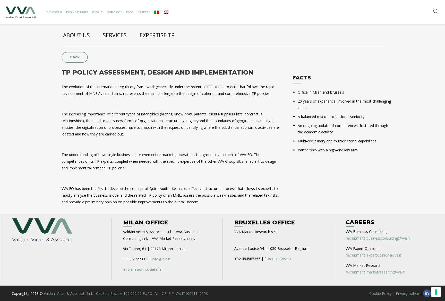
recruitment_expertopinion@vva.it (373, 255)
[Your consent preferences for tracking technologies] (436, 292)
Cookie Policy (380, 293)
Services (115, 35)
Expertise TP (157, 35)
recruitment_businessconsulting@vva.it (378, 238)
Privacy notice (407, 293)
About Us (76, 35)
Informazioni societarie (142, 269)
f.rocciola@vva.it (278, 258)
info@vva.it (161, 259)
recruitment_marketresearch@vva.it (375, 272)
